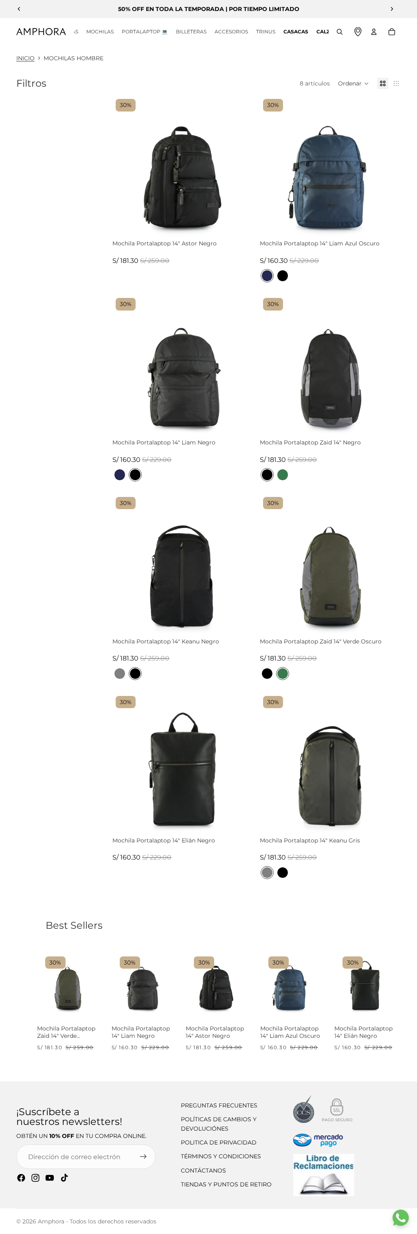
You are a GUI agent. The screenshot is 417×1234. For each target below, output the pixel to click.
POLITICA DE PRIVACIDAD (219, 1142)
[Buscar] (340, 32)
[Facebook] (21, 1178)
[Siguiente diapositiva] (392, 9)
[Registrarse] (143, 1156)
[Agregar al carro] (88, 1003)
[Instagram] (35, 1178)
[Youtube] (50, 1178)
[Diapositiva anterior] (19, 9)
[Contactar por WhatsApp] (401, 1218)
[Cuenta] (374, 32)
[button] (353, 83)
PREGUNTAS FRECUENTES (219, 1105)
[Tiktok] (64, 1178)
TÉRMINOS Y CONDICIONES (221, 1156)
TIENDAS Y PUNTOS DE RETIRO (226, 1184)
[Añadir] (246, 229)
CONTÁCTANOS (203, 1170)
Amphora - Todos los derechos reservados (97, 1221)
